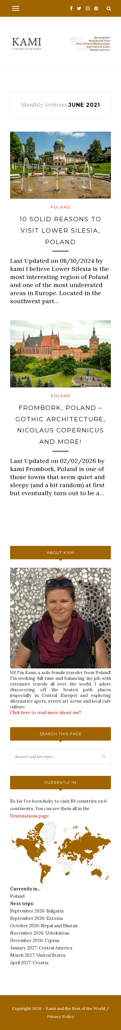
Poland (61, 207)
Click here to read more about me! (45, 712)
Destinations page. (30, 816)
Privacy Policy (60, 1016)
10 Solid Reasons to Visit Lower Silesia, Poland (61, 230)
